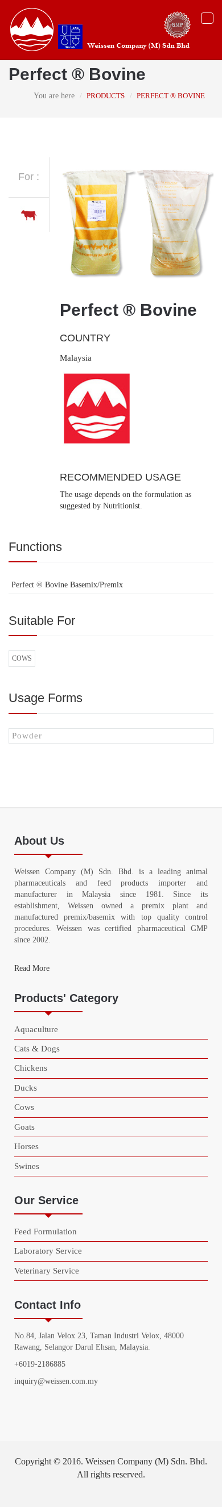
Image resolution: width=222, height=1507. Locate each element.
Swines (26, 1166)
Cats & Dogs (37, 1048)
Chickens (30, 1067)
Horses (26, 1146)
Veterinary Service (46, 1270)
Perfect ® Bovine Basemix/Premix (67, 585)
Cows (22, 658)
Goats (24, 1127)
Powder (27, 735)
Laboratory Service (48, 1250)
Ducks (25, 1087)
